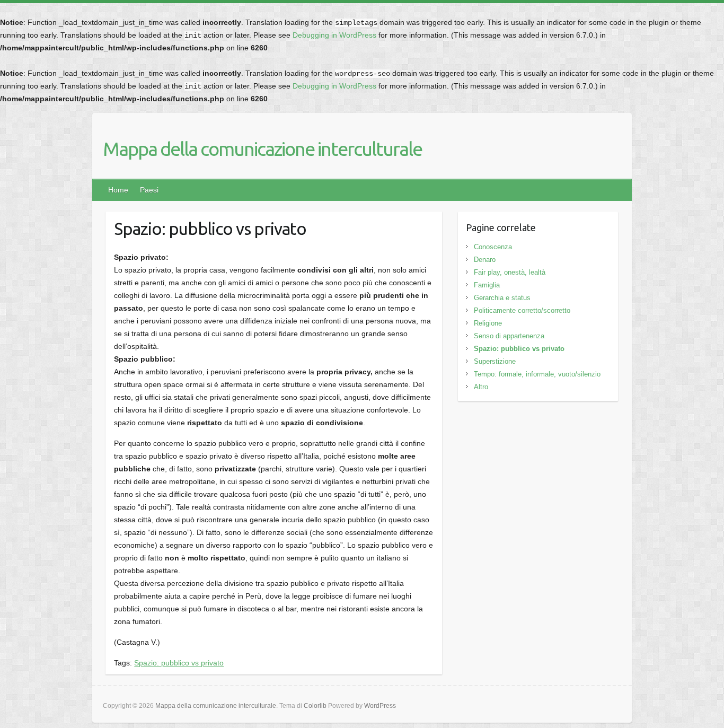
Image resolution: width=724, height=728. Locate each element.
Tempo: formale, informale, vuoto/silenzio (537, 374)
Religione (488, 323)
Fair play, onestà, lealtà (509, 272)
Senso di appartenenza (509, 336)
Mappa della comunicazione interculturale (262, 149)
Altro (481, 387)
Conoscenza (493, 247)
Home (118, 190)
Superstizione (495, 361)
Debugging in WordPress (334, 35)
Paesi (149, 190)
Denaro (485, 260)
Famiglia (487, 285)
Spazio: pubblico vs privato (179, 663)
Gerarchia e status (502, 298)
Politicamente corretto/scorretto (522, 310)
